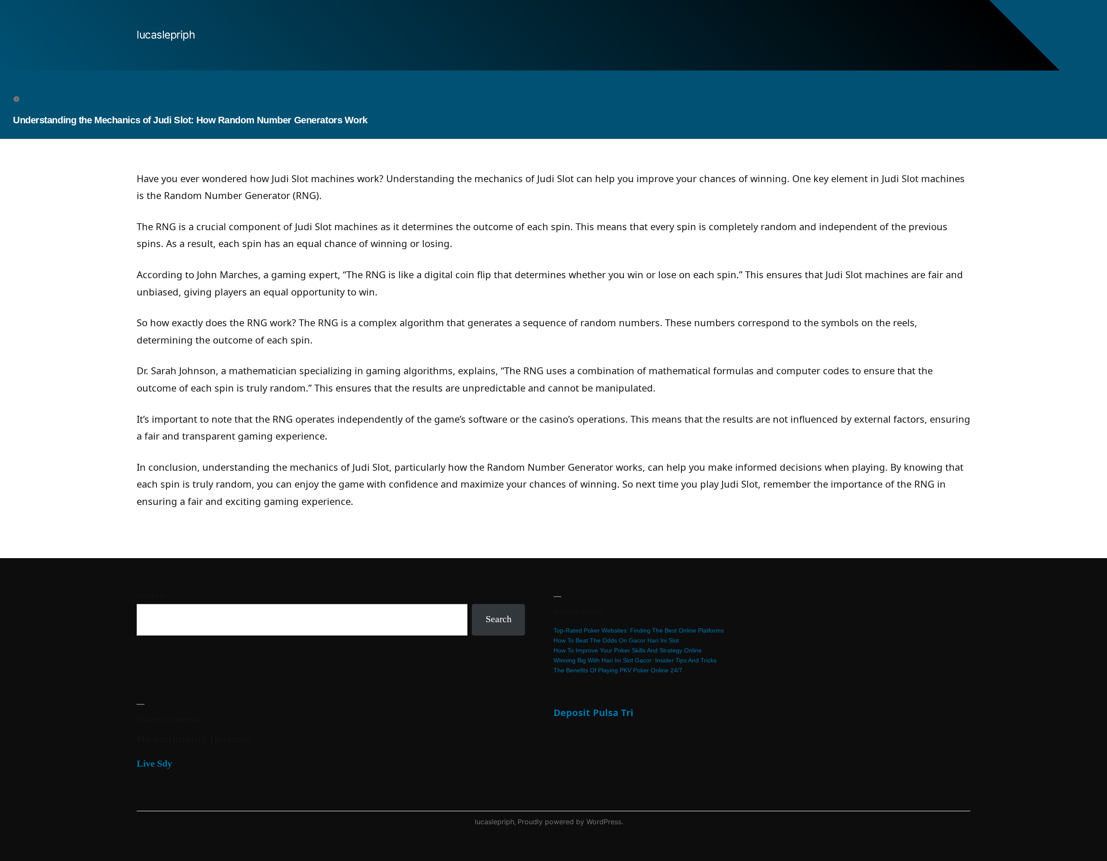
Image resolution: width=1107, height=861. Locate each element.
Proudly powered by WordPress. (570, 821)
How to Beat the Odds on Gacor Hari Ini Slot (616, 640)
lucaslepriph (166, 34)
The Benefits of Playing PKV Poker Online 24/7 (618, 670)
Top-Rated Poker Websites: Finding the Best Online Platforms (639, 630)
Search (151, 595)
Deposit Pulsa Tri (593, 712)
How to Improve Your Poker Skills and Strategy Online (628, 650)
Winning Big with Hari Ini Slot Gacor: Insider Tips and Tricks (635, 660)
